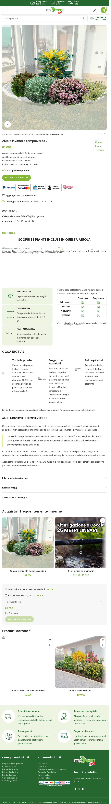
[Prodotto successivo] (105, 134)
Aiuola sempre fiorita (81, 690)
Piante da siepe (9, 775)
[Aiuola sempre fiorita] (81, 662)
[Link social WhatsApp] (29, 221)
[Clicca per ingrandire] (7, 124)
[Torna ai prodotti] (101, 134)
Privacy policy (44, 775)
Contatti (42, 766)
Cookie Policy (44, 778)
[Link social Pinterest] (22, 221)
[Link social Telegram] (33, 221)
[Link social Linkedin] (25, 221)
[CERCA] (85, 18)
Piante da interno (10, 769)
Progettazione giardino (12, 763)
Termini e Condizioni (47, 772)
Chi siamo (42, 763)
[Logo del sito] (54, 9)
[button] (49, 645)
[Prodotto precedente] (98, 134)
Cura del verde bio (10, 778)
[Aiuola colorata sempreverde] (28, 662)
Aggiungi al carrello (16, 177)
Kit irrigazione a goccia (80, 571)
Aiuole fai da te (9, 766)
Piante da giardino (10, 772)
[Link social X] (18, 221)
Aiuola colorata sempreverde (28, 690)
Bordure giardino (9, 780)
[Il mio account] (94, 10)
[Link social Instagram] (79, 789)
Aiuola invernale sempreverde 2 (28, 571)
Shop (10, 134)
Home (4, 134)
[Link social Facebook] (14, 221)
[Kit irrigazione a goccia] (81, 542)
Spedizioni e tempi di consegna (52, 769)
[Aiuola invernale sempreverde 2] (28, 542)
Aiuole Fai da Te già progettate (25, 134)
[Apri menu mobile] (5, 10)
